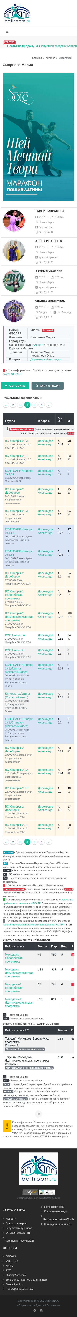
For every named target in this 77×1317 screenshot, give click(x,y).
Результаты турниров (19, 1228)
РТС (8, 1270)
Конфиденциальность (57, 1224)
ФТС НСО (12, 1260)
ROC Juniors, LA (15, 635)
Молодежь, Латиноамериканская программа (19, 973)
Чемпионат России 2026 (20, 1240)
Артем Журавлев (48, 271)
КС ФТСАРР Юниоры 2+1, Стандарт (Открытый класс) (19, 722)
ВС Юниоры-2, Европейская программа (14, 595)
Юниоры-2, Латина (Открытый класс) (17, 695)
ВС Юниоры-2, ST (16, 455)
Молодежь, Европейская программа (14, 958)
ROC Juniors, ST (15, 650)
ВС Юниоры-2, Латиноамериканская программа (19, 616)
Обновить (17, 385)
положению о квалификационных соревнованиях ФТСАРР (33, 924)
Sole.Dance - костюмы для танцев (26, 1279)
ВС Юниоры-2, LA (16, 440)
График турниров (16, 1223)
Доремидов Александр (45, 359)
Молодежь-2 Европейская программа (14, 987)
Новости (11, 1218)
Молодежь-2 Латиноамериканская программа (19, 1002)
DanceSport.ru (14, 1284)
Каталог (50, 57)
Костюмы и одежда (56, 1211)
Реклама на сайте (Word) (58, 1219)
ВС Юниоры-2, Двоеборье (14, 490)
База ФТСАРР (49, 385)
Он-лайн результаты (18, 1232)
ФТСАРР (11, 1256)
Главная (37, 57)
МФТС (9, 1265)
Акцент (39, 344)
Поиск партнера (54, 1206)
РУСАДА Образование (20, 1289)
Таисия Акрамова (50, 211)
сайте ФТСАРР (13, 374)
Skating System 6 (16, 1274)
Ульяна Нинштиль (50, 301)
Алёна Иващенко (49, 241)
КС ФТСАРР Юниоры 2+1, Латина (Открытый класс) (19, 668)
